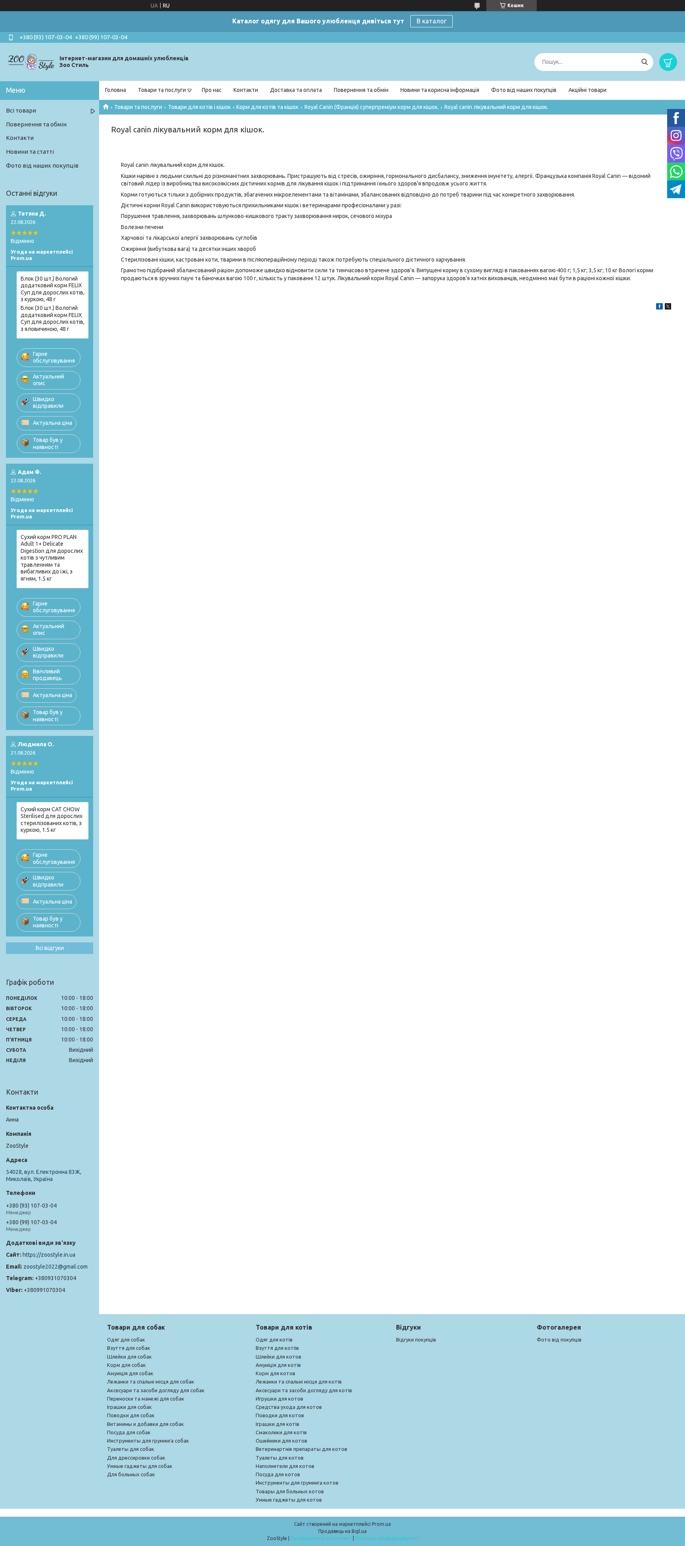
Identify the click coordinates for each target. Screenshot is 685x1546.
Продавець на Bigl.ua (342, 1531)
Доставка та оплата (296, 90)
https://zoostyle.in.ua (49, 1255)
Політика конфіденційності (386, 1538)
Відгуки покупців (416, 1339)
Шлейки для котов (278, 1356)
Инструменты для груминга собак (148, 1440)
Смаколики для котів (281, 1432)
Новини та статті (30, 151)
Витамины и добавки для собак (145, 1424)
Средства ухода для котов (289, 1407)
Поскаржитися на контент (321, 1538)
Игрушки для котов (279, 1398)
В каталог (431, 21)
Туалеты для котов (280, 1457)
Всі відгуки (50, 948)
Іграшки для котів (277, 1424)
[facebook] (659, 307)
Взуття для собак (128, 1348)
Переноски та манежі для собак (145, 1398)
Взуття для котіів (277, 1348)
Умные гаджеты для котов (289, 1499)
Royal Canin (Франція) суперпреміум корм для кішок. (371, 107)
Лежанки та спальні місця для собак (150, 1381)
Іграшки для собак (129, 1407)
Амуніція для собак (130, 1373)
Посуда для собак (129, 1432)
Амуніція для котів (278, 1365)
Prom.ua (381, 1524)
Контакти (245, 90)
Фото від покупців (559, 1339)
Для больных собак (131, 1474)
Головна (115, 90)
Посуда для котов (278, 1474)
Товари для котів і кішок (199, 107)
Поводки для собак (131, 1415)
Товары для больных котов (290, 1491)
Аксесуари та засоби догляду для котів (304, 1390)
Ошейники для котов (281, 1440)
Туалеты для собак (130, 1449)
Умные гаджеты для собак (139, 1466)
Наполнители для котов (285, 1466)
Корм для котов (275, 1373)
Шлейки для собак (129, 1356)
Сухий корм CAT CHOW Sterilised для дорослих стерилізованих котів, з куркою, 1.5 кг (51, 819)
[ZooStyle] (31, 61)
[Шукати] (644, 62)
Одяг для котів (274, 1339)
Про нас (212, 90)
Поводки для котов (280, 1415)
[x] (668, 307)
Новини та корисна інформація (439, 90)
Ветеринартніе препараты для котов (301, 1449)
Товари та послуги (162, 90)
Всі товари (21, 110)
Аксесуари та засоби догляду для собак (156, 1390)
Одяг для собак (126, 1339)
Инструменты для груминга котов (297, 1482)
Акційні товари (587, 90)
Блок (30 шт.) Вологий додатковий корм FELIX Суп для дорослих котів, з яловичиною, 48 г (52, 318)
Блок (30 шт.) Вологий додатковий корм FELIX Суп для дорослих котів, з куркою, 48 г (52, 289)
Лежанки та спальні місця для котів (299, 1381)
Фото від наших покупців (524, 90)
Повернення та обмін (361, 90)
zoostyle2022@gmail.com (55, 1266)
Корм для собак (126, 1365)
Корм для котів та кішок (267, 107)
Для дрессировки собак (136, 1457)
